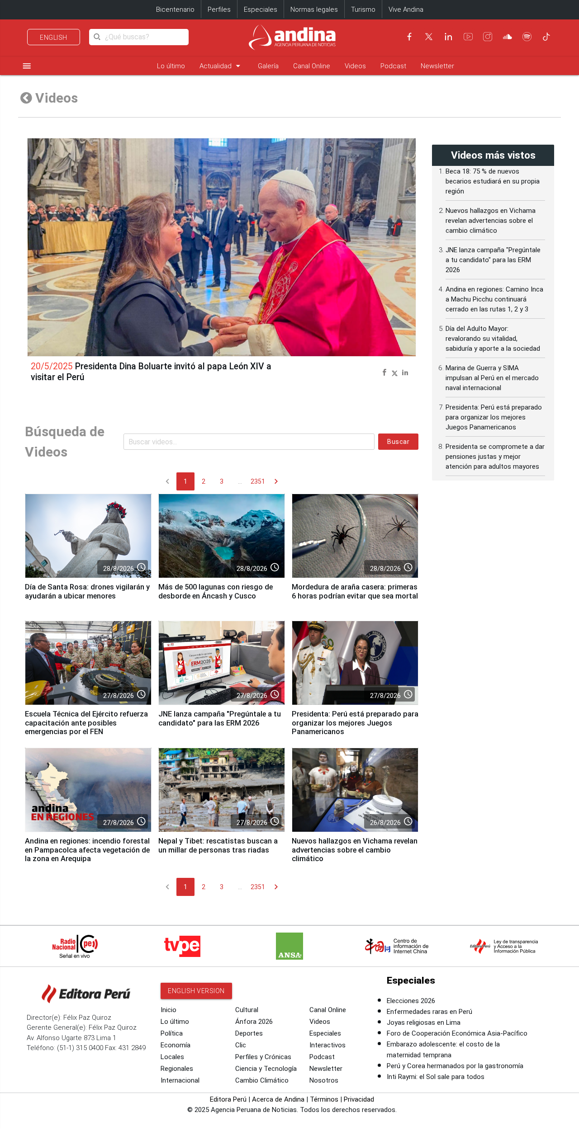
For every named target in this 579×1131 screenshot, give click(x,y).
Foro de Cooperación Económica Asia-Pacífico (457, 1033)
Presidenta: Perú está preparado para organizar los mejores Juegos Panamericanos (355, 723)
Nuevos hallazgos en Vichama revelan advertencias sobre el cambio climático (355, 850)
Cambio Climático (262, 1080)
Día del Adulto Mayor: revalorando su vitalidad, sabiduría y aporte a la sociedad (493, 339)
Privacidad (359, 1099)
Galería (268, 66)
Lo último (171, 66)
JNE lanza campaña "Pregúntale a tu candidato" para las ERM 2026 (219, 718)
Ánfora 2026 (254, 1022)
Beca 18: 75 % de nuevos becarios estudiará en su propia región (493, 181)
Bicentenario (175, 9)
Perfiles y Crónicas (263, 1057)
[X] (429, 37)
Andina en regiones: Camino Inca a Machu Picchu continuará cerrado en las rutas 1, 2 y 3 (494, 299)
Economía (175, 1045)
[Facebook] (409, 37)
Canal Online (311, 66)
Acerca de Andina (278, 1099)
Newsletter (437, 66)
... (240, 481)
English (53, 37)
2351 (258, 481)
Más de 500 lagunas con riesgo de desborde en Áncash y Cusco (215, 591)
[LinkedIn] (448, 37)
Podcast (393, 66)
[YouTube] (468, 37)
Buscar (398, 441)
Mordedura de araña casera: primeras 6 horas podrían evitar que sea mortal (355, 591)
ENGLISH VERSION (196, 990)
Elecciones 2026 (411, 1001)
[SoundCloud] (507, 37)
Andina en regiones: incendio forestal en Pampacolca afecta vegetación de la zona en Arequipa (87, 850)
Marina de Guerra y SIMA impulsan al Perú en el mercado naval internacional (492, 378)
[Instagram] (488, 37)
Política (172, 1033)
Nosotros (323, 1080)
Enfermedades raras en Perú (429, 1012)
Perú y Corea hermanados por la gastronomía (455, 1066)
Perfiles (219, 9)
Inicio (168, 1010)
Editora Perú (228, 1099)
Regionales (177, 1069)
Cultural (246, 1010)
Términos (324, 1099)
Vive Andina (406, 9)
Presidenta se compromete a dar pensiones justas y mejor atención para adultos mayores (495, 457)
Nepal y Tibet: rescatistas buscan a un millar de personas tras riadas (218, 845)
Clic (240, 1045)
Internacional (180, 1080)
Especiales (260, 9)
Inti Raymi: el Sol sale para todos (435, 1077)
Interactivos (327, 1045)
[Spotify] (527, 37)
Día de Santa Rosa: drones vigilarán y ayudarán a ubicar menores (87, 591)
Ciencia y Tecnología (266, 1069)
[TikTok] (546, 37)
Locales (172, 1057)
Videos (355, 66)
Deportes (249, 1033)
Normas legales (314, 9)
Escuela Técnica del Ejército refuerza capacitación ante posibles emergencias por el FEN (86, 723)
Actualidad (221, 66)
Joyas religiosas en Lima (423, 1022)
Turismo (363, 9)
